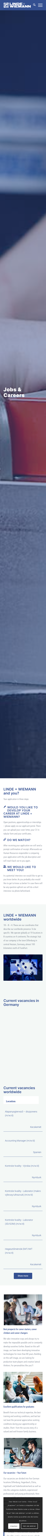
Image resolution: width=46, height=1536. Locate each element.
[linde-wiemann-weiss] (19, 5)
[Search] (33, 5)
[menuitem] (33, 5)
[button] (23, 1276)
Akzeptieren (14, 1526)
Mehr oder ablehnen (29, 1526)
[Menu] (39, 5)
